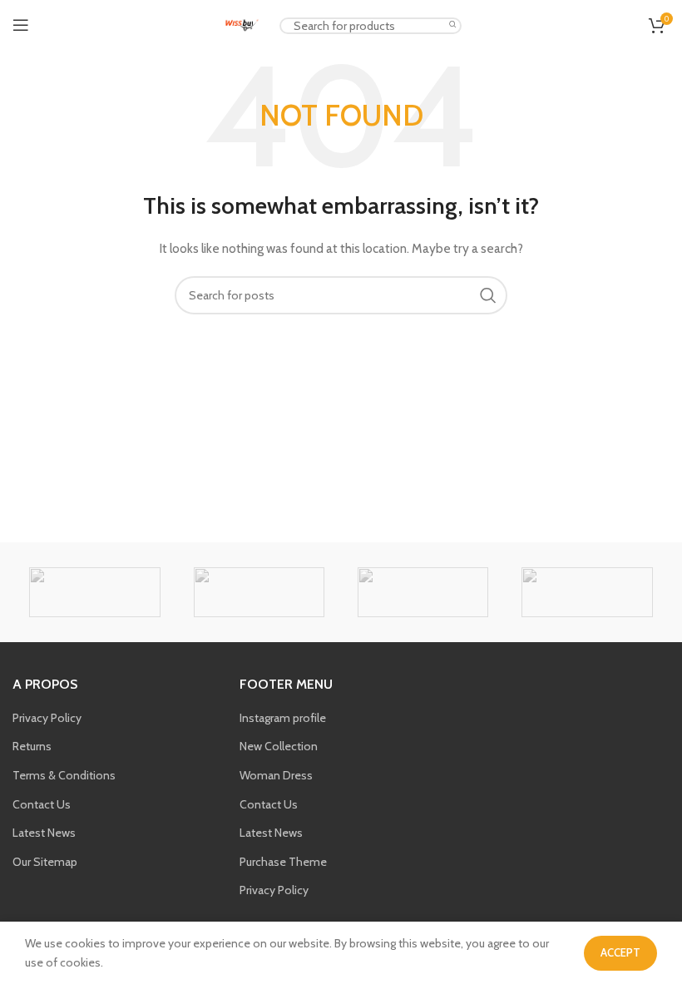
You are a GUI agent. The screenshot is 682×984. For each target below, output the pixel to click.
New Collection (279, 746)
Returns (32, 746)
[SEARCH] (453, 25)
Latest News (44, 832)
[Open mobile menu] (20, 25)
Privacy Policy (47, 717)
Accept (620, 952)
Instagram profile (283, 717)
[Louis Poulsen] (423, 592)
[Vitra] (94, 592)
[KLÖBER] (587, 592)
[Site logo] (242, 23)
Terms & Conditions (64, 775)
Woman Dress (276, 775)
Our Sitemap (44, 861)
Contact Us (41, 804)
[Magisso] (259, 592)
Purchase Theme (283, 861)
